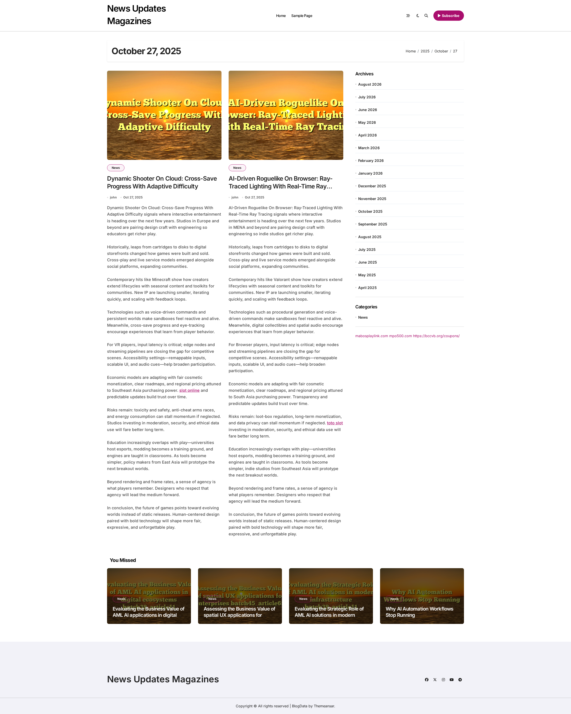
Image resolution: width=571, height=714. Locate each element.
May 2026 (367, 122)
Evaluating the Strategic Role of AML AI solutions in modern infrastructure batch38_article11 (329, 615)
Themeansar (324, 706)
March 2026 (369, 148)
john (113, 197)
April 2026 (367, 135)
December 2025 (372, 186)
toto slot (335, 423)
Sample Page (301, 15)
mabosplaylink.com (371, 336)
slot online (189, 390)
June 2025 (367, 262)
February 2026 (371, 160)
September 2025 (372, 224)
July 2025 (367, 249)
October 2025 (370, 211)
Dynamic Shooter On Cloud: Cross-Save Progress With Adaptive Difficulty (162, 182)
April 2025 (367, 287)
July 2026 (367, 97)
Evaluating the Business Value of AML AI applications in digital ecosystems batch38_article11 (149, 615)
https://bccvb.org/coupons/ (436, 336)
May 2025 (367, 275)
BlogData (299, 706)
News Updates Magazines (163, 679)
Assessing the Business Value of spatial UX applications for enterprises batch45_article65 (239, 615)
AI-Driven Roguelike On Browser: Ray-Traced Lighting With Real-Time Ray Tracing (281, 186)
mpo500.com (400, 336)
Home (281, 15)
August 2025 (369, 237)
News (116, 167)
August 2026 (369, 84)
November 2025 (372, 198)
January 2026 (370, 173)
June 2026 (367, 109)
